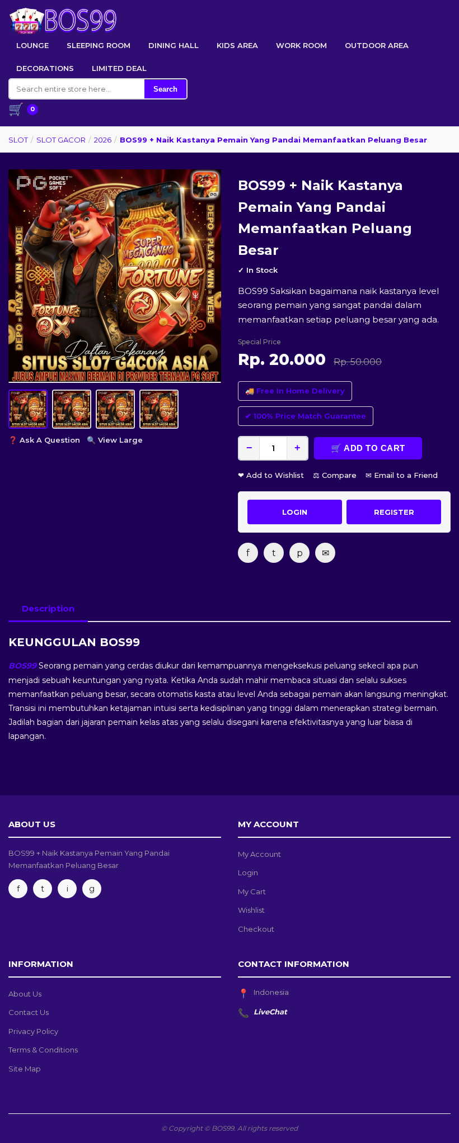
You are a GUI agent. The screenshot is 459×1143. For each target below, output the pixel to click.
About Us (24, 993)
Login (248, 872)
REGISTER (394, 512)
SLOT (18, 139)
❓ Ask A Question (44, 439)
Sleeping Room (98, 45)
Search (165, 89)
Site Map (24, 1068)
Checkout (256, 928)
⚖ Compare (335, 475)
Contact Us (28, 1012)
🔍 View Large (115, 439)
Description (48, 608)
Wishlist (251, 909)
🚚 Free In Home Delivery (295, 390)
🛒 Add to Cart (368, 448)
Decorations (45, 68)
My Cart (252, 891)
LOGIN (294, 512)
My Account (259, 854)
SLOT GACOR (61, 139)
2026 (102, 139)
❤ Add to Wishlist (271, 475)
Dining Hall (173, 45)
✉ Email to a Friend (402, 475)
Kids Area (237, 45)
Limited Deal (119, 68)
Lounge (32, 45)
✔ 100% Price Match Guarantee (305, 415)
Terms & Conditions (43, 1049)
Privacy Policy (33, 1031)
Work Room (301, 45)
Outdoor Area (377, 45)
